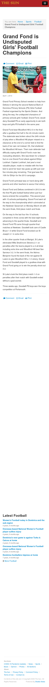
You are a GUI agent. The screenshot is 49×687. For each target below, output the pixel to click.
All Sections (31, 666)
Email (21, 63)
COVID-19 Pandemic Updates (15, 664)
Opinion (14, 666)
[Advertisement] (24, 408)
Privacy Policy (18, 672)
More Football (10, 561)
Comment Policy (32, 672)
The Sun (7, 672)
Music (6, 666)
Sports (28, 21)
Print (30, 63)
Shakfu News (40, 681)
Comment (10, 63)
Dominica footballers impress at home (20, 555)
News (31, 664)
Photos (21, 666)
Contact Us (20, 675)
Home (20, 21)
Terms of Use (9, 675)
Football (37, 21)
